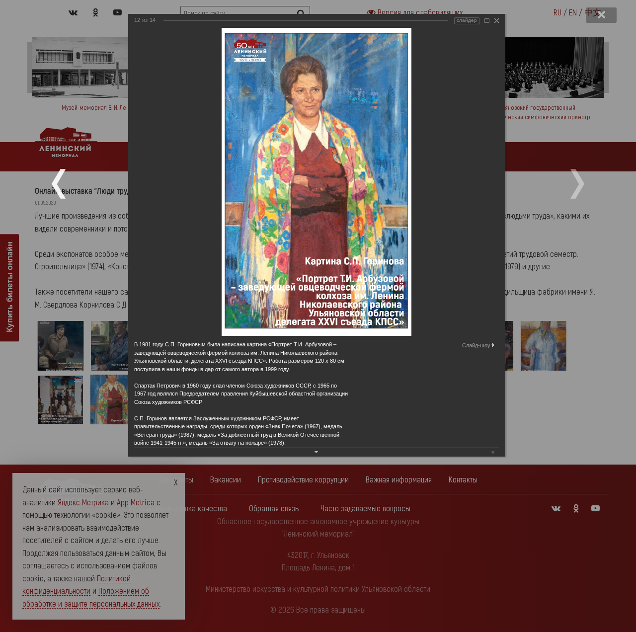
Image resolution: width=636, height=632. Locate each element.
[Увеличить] (487, 20)
